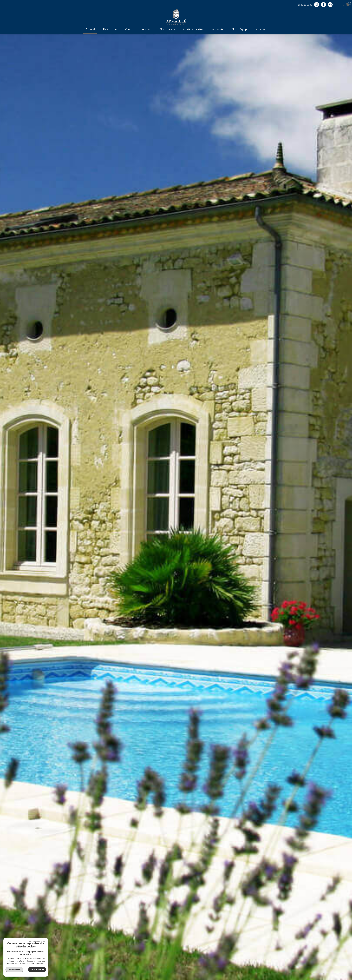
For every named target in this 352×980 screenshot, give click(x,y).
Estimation (110, 29)
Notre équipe (240, 29)
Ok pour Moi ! (37, 969)
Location (146, 29)
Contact (261, 29)
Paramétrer (14, 969)
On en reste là (35, 941)
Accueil (90, 29)
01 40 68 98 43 (305, 5)
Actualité (218, 29)
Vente (128, 29)
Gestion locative (193, 29)
